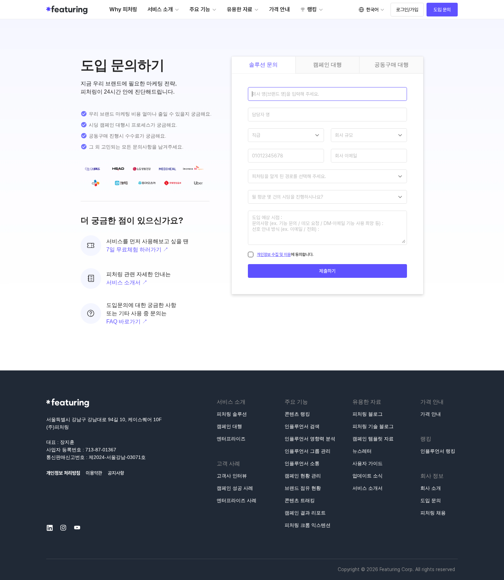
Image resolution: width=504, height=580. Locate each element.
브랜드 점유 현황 (303, 488)
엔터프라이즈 (231, 438)
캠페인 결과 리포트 (305, 513)
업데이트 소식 (367, 475)
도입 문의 (430, 500)
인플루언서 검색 (302, 426)
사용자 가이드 (367, 463)
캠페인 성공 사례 (235, 488)
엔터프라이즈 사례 (236, 500)
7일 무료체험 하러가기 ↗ (137, 249)
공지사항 (116, 473)
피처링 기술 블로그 (373, 426)
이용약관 (94, 473)
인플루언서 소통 (302, 463)
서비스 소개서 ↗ (126, 282)
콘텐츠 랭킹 (297, 414)
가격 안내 (430, 414)
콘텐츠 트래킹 (300, 500)
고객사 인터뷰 (232, 475)
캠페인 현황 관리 (303, 475)
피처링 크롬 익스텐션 (308, 525)
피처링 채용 (433, 513)
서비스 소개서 (367, 488)
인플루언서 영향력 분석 (310, 438)
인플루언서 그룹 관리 (308, 451)
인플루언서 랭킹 (437, 451)
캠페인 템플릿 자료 (373, 438)
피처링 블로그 (367, 414)
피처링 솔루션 (232, 414)
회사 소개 (430, 488)
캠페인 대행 (229, 426)
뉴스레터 (362, 451)
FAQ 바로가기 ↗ (126, 321)
